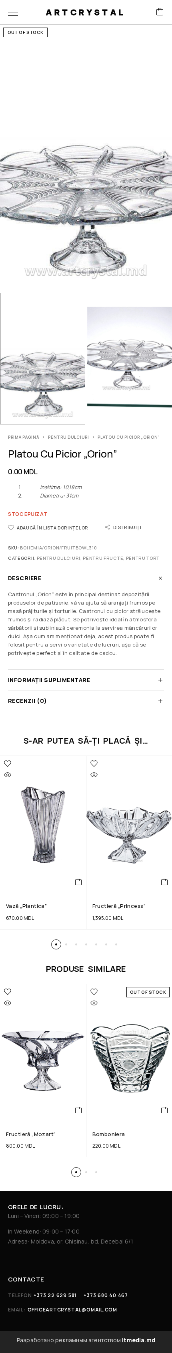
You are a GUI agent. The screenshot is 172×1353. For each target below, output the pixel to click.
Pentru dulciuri (68, 437)
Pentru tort (143, 558)
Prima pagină (23, 437)
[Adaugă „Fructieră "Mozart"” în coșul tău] (78, 1110)
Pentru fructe (103, 558)
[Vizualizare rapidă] (7, 774)
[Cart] (160, 12)
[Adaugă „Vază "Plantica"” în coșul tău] (78, 881)
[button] (56, 944)
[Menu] (13, 12)
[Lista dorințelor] (7, 763)
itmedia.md (138, 1340)
